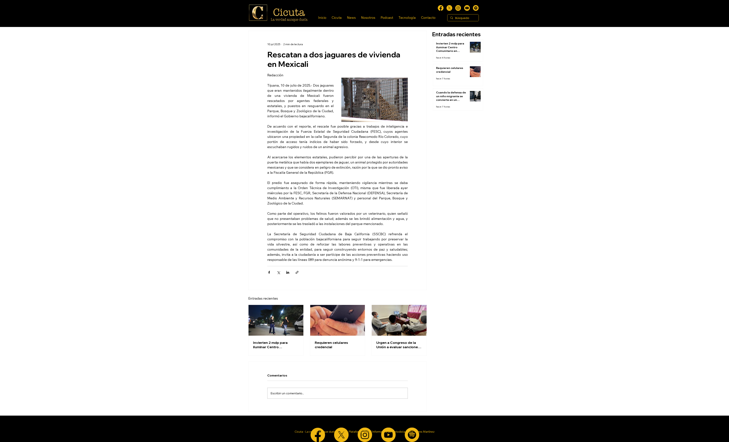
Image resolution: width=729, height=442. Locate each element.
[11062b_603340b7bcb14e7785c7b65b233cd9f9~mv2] (458, 8)
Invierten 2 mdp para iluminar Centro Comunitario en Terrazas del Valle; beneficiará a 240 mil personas (275, 344)
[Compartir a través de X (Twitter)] (278, 272)
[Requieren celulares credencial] (337, 320)
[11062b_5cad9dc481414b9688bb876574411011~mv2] (476, 8)
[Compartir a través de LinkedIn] (288, 272)
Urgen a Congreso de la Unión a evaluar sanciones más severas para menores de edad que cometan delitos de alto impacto (398, 344)
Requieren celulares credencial (331, 344)
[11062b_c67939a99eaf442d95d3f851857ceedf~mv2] (467, 8)
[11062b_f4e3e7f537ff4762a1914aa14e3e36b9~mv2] (440, 8)
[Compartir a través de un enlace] (297, 272)
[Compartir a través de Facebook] (269, 272)
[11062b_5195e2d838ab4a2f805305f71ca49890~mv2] (449, 8)
